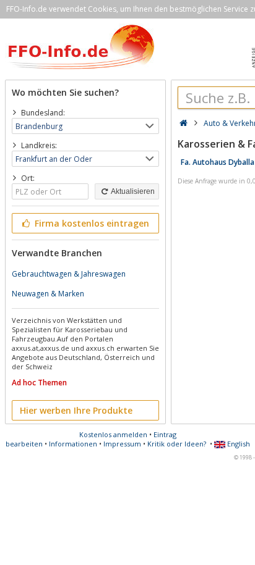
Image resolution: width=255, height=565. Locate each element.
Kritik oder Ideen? (176, 443)
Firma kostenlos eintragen (90, 223)
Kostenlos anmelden (113, 434)
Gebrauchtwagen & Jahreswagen (69, 274)
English (237, 443)
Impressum (122, 443)
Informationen (73, 443)
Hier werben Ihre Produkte (76, 410)
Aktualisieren (132, 191)
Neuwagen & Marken (48, 293)
